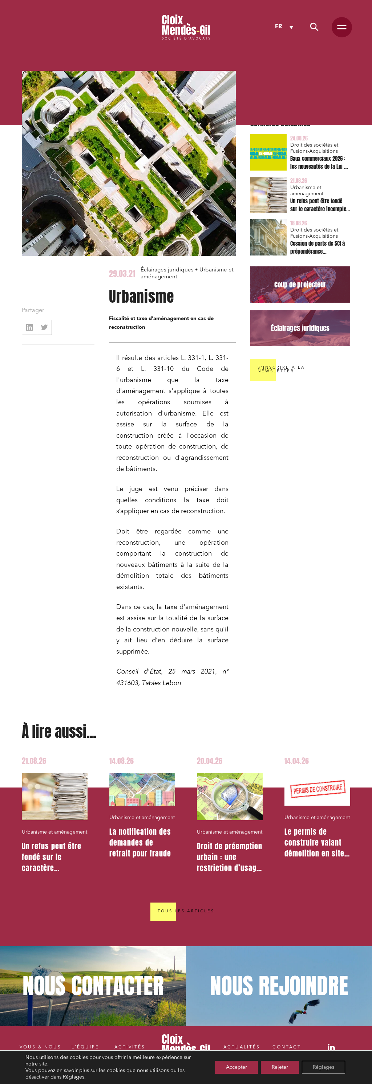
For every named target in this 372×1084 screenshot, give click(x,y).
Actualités (241, 1047)
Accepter (236, 1067)
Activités (129, 1047)
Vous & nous (40, 1047)
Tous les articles (186, 911)
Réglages (73, 1077)
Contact (286, 1047)
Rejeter (280, 1067)
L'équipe (85, 1047)
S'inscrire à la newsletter (281, 369)
